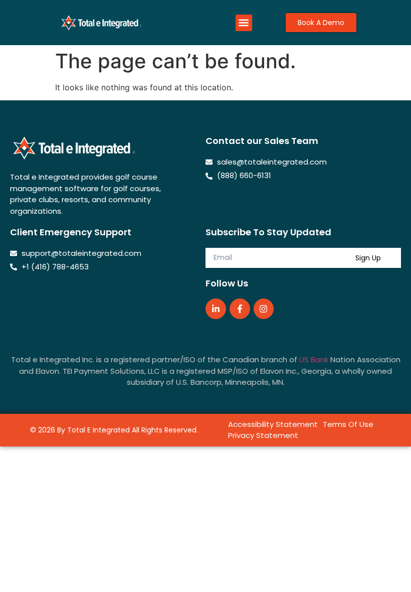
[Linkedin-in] (216, 309)
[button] (244, 23)
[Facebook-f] (240, 309)
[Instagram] (264, 309)
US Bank (313, 359)
